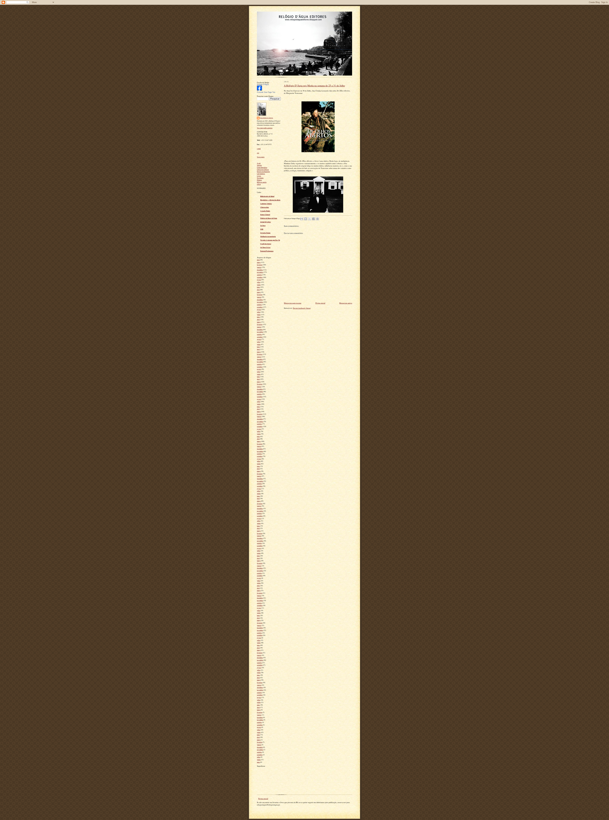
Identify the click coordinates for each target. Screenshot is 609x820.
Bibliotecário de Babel (267, 196)
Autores (259, 165)
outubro (259, 275)
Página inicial (320, 303)
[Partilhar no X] (309, 218)
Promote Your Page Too (266, 92)
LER (261, 229)
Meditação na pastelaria (268, 236)
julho (258, 282)
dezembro (260, 270)
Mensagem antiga (345, 303)
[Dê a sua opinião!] (305, 218)
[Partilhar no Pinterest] (317, 218)
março (259, 262)
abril (258, 260)
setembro (259, 277)
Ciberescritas (264, 207)
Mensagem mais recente (292, 303)
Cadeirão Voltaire (266, 203)
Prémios (259, 180)
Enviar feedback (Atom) (302, 308)
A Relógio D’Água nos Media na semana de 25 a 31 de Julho (314, 85)
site (258, 153)
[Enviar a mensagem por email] (301, 218)
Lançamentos (261, 174)
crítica (259, 184)
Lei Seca (262, 225)
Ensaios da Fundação (263, 172)
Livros (259, 176)
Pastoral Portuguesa (266, 251)
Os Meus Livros (265, 247)
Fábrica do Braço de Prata (268, 218)
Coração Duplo (265, 211)
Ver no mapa (260, 157)
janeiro (259, 267)
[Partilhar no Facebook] (313, 218)
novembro (260, 272)
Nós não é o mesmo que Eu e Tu (270, 240)
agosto (259, 280)
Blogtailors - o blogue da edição (270, 200)
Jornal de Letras (265, 222)
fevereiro (259, 265)
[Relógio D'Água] (259, 90)
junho (259, 285)
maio (258, 287)
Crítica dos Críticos (263, 170)
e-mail (259, 149)
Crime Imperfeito (262, 167)
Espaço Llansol (265, 214)
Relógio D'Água (263, 84)
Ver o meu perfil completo (264, 128)
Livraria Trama (265, 233)
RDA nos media (261, 182)
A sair (259, 163)
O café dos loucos (265, 244)
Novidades (260, 178)
